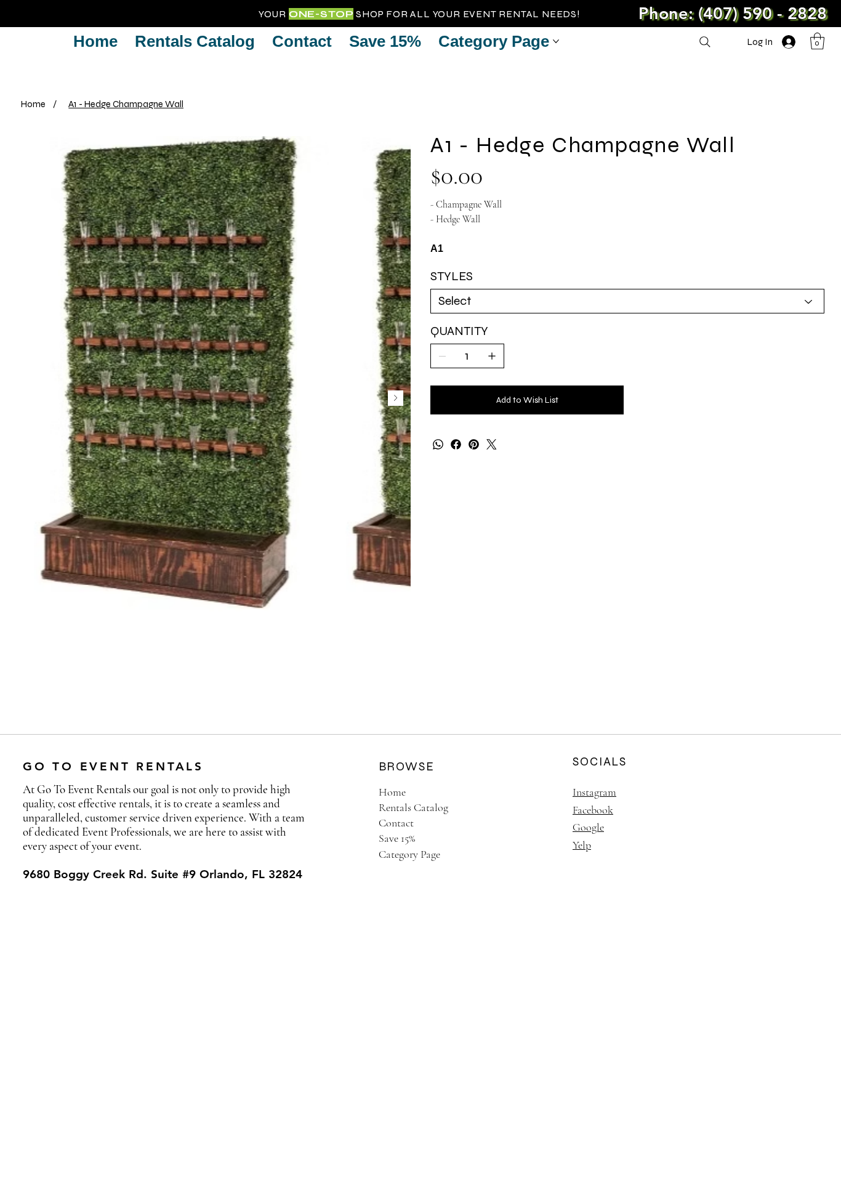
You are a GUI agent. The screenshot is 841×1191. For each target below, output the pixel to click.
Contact (396, 823)
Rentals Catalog (413, 807)
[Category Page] (536, 854)
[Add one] (492, 356)
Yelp (582, 845)
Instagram (594, 792)
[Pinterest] (473, 444)
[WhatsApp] (438, 444)
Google (588, 827)
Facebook (593, 810)
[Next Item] (395, 398)
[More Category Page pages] (556, 41)
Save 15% (397, 838)
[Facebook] (456, 444)
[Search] (705, 42)
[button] (817, 41)
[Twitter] (491, 444)
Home (392, 792)
